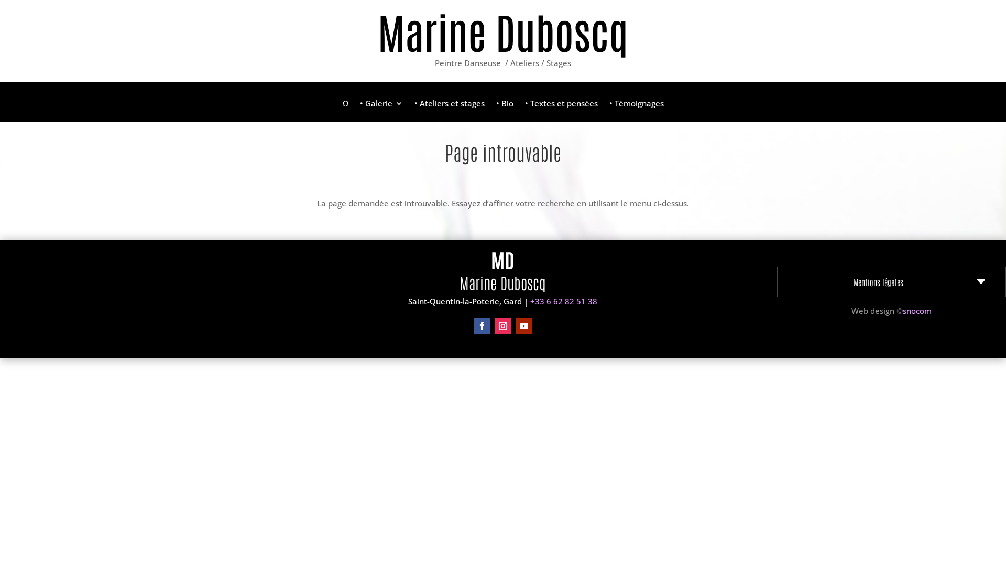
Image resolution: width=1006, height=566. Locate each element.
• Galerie (376, 104)
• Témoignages (636, 104)
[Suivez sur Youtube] (524, 326)
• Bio (504, 104)
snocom (917, 311)
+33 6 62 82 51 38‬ (563, 301)
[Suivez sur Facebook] (482, 326)
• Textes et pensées (561, 104)
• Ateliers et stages (449, 104)
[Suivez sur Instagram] (503, 326)
